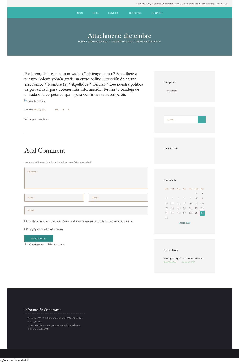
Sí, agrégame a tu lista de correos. (46, 244)
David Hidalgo (170, 262)
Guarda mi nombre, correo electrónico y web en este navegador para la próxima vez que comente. (80, 221)
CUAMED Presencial (121, 41)
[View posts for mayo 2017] (166, 223)
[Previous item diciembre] (55, 101)
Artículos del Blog (97, 41)
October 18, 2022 (38, 109)
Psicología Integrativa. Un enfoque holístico (184, 258)
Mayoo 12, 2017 (188, 262)
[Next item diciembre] (117, 101)
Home (81, 41)
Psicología (172, 90)
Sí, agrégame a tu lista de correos (45, 229)
